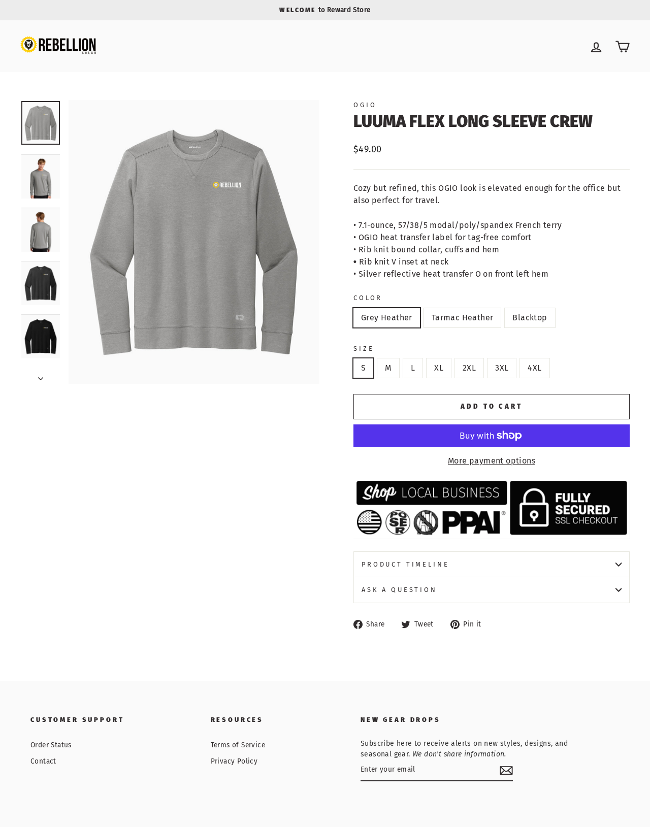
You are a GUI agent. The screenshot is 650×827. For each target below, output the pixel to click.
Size (363, 348)
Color (367, 298)
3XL (501, 368)
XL (438, 368)
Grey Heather (386, 317)
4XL (534, 368)
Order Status (51, 745)
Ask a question (399, 589)
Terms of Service (238, 745)
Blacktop (529, 317)
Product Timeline (405, 564)
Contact (43, 761)
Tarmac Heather (463, 317)
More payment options (491, 461)
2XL (469, 368)
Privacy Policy (234, 761)
